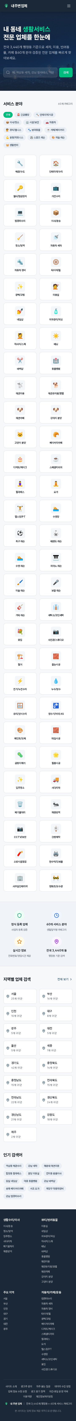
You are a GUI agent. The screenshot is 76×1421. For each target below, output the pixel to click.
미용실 (44, 1226)
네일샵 (44, 1231)
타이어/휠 (46, 1313)
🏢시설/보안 (32, 122)
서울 (5, 1298)
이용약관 (27, 1396)
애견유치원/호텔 (49, 1266)
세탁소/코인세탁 (49, 1359)
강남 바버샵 (49, 1181)
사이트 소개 (11, 1386)
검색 (65, 72)
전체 (8, 114)
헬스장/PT (46, 1349)
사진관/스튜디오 (49, 1369)
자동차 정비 (47, 1308)
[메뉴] (69, 6)
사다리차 (7, 1241)
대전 (5, 1323)
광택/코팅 (46, 1318)
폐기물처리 (8, 1246)
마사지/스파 (47, 1241)
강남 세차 (32, 1165)
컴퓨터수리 (46, 1298)
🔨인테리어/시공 (44, 114)
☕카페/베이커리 (55, 129)
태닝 (43, 1246)
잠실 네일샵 (11, 1181)
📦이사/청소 (12, 122)
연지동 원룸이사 (53, 1173)
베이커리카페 (47, 1323)
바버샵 (44, 1251)
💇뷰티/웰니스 (13, 129)
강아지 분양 (47, 1276)
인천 (5, 1308)
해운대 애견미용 (51, 1165)
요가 (43, 1344)
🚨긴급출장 (23, 114)
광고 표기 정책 (38, 1391)
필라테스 (45, 1339)
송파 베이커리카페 (14, 1188)
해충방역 (7, 1251)
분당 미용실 (33, 1173)
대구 (5, 1313)
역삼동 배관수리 (13, 1165)
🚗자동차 (51, 122)
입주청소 (7, 1236)
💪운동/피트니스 (14, 137)
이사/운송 (8, 1226)
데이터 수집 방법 (62, 1386)
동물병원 (45, 1256)
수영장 (44, 1354)
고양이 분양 (47, 1281)
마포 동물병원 (30, 1181)
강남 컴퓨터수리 (13, 1196)
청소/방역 (8, 1231)
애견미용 (45, 1261)
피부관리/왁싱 (48, 1236)
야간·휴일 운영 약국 (58, 1391)
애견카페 (45, 1271)
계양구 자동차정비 (55, 1188)
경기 (5, 1318)
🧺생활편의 (12, 145)
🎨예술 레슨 (58, 137)
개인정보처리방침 (44, 1396)
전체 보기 (62, 979)
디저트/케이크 (48, 1328)
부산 (5, 1303)
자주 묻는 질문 (43, 1386)
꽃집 (43, 1364)
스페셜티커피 (47, 1334)
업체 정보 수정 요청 (17, 1391)
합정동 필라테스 (13, 1173)
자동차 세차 (47, 1303)
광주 (5, 1328)
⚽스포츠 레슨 (37, 137)
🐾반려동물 (34, 129)
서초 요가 (34, 1188)
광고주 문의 (26, 1386)
